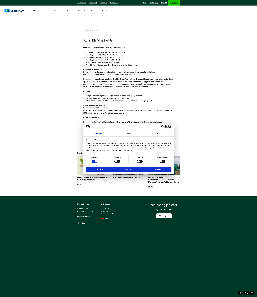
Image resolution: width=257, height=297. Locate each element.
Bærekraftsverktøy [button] (54, 11)
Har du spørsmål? (247, 293)
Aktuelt (104, 11)
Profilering (153, 3)
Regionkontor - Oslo (108, 214)
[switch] (117, 161)
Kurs (144, 3)
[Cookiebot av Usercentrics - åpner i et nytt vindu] (162, 126)
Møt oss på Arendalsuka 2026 (126, 177)
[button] (115, 11)
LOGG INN (174, 3)
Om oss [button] (93, 11)
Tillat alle (157, 169)
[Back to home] (14, 11)
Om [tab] (158, 133)
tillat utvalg (128, 169)
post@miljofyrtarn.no (86, 211)
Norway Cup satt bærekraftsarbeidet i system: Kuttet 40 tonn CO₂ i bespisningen (163, 179)
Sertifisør (103, 3)
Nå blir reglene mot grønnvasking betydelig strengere (92, 178)
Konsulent (93, 3)
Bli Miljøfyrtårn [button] (36, 11)
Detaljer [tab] (128, 133)
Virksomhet (81, 3)
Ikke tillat (100, 169)
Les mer (79, 184)
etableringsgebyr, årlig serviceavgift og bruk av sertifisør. (113, 74)
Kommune (114, 3)
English (107, 218)
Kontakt (164, 3)
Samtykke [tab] (98, 133)
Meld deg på (164, 216)
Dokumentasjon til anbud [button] (76, 11)
